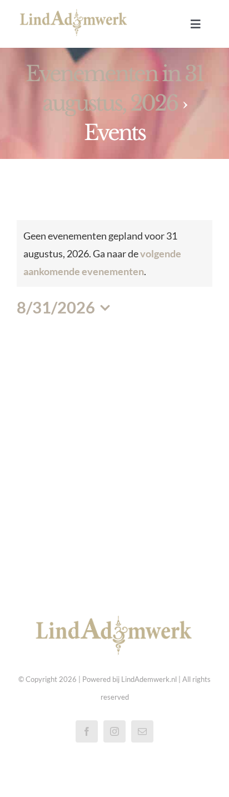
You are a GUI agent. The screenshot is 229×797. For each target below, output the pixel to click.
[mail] (142, 731)
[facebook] (87, 731)
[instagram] (114, 731)
